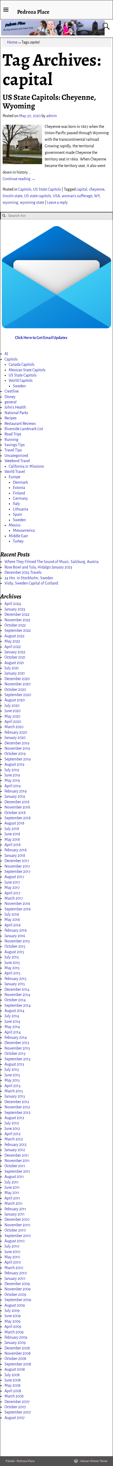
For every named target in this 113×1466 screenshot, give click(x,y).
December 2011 (16, 1155)
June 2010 (12, 1252)
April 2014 (12, 1032)
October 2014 (15, 1000)
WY (96, 196)
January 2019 (14, 796)
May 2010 (12, 1257)
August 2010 (14, 1241)
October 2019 (15, 754)
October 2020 (15, 689)
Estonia (19, 488)
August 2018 (14, 823)
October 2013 (14, 1053)
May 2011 (11, 1193)
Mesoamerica (24, 530)
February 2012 (15, 1144)
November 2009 (17, 1289)
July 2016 (11, 914)
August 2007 (14, 1418)
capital (81, 189)
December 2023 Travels (23, 572)
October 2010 (15, 1230)
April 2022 (12, 647)
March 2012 (13, 1139)
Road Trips (12, 434)
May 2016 (12, 919)
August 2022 (14, 636)
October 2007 (15, 1407)
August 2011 (14, 1177)
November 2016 (17, 903)
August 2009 (14, 1305)
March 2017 (13, 898)
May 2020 (12, 716)
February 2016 (15, 930)
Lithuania (20, 509)
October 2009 (15, 1294)
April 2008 (12, 1391)
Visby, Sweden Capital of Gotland (31, 583)
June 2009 (12, 1316)
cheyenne (96, 189)
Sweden (19, 386)
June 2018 (12, 834)
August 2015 (14, 952)
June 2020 (12, 711)
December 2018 (16, 802)
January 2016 (14, 936)
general (10, 402)
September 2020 (17, 695)
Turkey (18, 541)
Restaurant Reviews (20, 423)
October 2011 (14, 1166)
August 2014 (14, 1011)
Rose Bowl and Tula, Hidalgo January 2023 (38, 567)
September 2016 (17, 909)
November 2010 (17, 1225)
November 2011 (17, 1161)
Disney (10, 397)
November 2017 (17, 866)
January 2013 (14, 1096)
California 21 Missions (26, 466)
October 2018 (15, 813)
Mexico (14, 525)
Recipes (10, 418)
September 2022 (17, 630)
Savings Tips (14, 445)
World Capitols (21, 380)
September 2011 (17, 1171)
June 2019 (12, 775)
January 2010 (14, 1278)
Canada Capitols (21, 364)
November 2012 (17, 1107)
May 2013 (12, 1080)
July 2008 (12, 1375)
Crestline (11, 391)
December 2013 (16, 1043)
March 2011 (13, 1203)
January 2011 (14, 1214)
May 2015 (12, 968)
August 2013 (14, 1064)
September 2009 (17, 1300)
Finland (19, 493)
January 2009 (15, 1342)
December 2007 (17, 1402)
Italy (16, 504)
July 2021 (11, 668)
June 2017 (12, 882)
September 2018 (17, 818)
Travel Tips (13, 450)
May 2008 (12, 1385)
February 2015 (15, 979)
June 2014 (12, 1021)
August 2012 (14, 1118)
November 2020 (17, 684)
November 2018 (17, 807)
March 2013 (13, 1091)
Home (12, 42)
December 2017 (16, 861)
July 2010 (11, 1246)
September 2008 (17, 1364)
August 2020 (14, 700)
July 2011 (11, 1182)
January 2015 (14, 984)
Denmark (20, 482)
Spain (17, 514)
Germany (20, 498)
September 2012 (17, 1112)
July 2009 (12, 1310)
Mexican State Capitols (27, 370)
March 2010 (13, 1268)
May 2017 (12, 887)
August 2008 (14, 1369)
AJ (6, 354)
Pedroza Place (33, 11)
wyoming (10, 202)
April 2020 (12, 721)
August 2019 (14, 764)
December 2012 (16, 1102)
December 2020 (17, 679)
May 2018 (12, 839)
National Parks (16, 413)
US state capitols (37, 196)
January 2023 (14, 609)
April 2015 (12, 973)
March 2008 (14, 1396)
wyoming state (32, 202)
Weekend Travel (17, 461)
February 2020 (15, 732)
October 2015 (14, 946)
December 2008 (17, 1348)
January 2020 (14, 737)
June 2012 (12, 1128)
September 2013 (17, 1059)
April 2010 (12, 1262)
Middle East (18, 536)
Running (11, 439)
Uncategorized (16, 455)
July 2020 (11, 705)
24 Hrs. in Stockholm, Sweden (28, 578)
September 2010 (17, 1236)
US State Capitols (47, 189)
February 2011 (15, 1209)
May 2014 (12, 1027)
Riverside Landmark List (23, 429)
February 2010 (15, 1273)
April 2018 (12, 845)
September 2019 (17, 759)
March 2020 (13, 727)
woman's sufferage (77, 196)
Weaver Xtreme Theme (93, 1461)
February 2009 (15, 1337)
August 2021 (14, 663)
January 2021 (14, 673)
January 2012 (14, 1150)
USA (56, 196)
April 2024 (12, 604)
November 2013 (17, 1048)
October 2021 (14, 657)
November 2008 (17, 1353)
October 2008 (15, 1359)
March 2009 (14, 1332)
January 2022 (14, 652)
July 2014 (11, 1016)
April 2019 (12, 786)
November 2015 (17, 941)
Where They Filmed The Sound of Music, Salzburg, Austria (51, 562)
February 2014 (15, 1037)
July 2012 (11, 1123)
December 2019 (16, 743)
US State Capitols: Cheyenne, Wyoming (49, 101)
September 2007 (17, 1412)
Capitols (24, 189)
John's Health (15, 407)
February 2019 (15, 791)
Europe (14, 477)
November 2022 (17, 620)
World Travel (14, 471)
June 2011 (12, 1187)
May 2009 (12, 1321)
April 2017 (12, 893)
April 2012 (12, 1134)
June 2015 (12, 963)
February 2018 (15, 850)
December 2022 (16, 614)
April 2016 (12, 925)
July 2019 (11, 770)
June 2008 (12, 1380)
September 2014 (17, 1005)
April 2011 (12, 1198)
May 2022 (12, 641)
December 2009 (17, 1284)
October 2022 (15, 625)
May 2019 (12, 780)
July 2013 (11, 1069)
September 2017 (17, 871)
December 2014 (16, 989)
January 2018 (14, 855)
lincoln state (12, 196)
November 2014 (17, 995)
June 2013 (12, 1075)
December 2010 (16, 1219)
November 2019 (17, 748)
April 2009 (12, 1326)
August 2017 (14, 877)
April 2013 (12, 1086)
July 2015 (11, 957)
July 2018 (11, 829)
